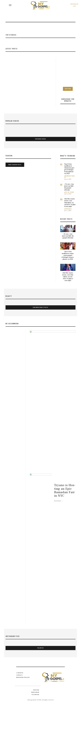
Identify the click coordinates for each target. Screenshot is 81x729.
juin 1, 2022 (67, 210)
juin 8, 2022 (67, 179)
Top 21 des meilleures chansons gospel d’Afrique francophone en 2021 (69, 169)
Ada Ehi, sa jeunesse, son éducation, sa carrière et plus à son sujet (69, 202)
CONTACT (19, 675)
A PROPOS (19, 673)
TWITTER (36, 690)
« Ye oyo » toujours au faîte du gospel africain (69, 187)
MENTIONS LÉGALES (23, 677)
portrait (68, 209)
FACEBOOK (35, 694)
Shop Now (68, 89)
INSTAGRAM (35, 692)
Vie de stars (69, 192)
